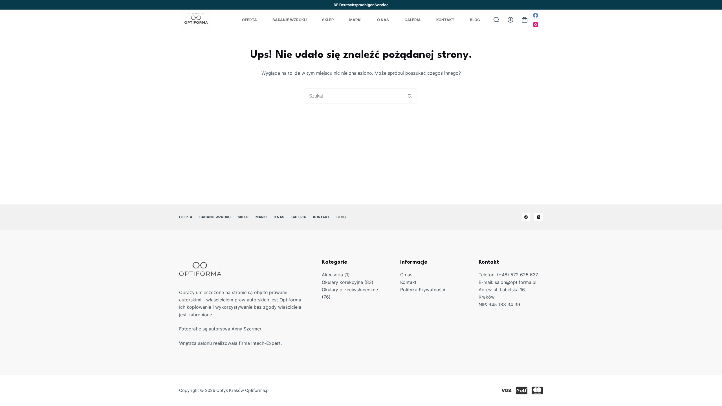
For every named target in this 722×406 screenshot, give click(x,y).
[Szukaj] (496, 20)
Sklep (328, 19)
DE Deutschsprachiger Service (361, 5)
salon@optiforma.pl (515, 282)
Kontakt (445, 19)
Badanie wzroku (289, 19)
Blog (475, 19)
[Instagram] (535, 24)
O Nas (383, 19)
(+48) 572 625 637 (517, 274)
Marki (355, 19)
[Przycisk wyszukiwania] (409, 96)
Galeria (412, 19)
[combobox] (353, 96)
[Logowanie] (510, 20)
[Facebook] (535, 15)
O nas (406, 274)
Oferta (249, 19)
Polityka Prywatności (422, 289)
